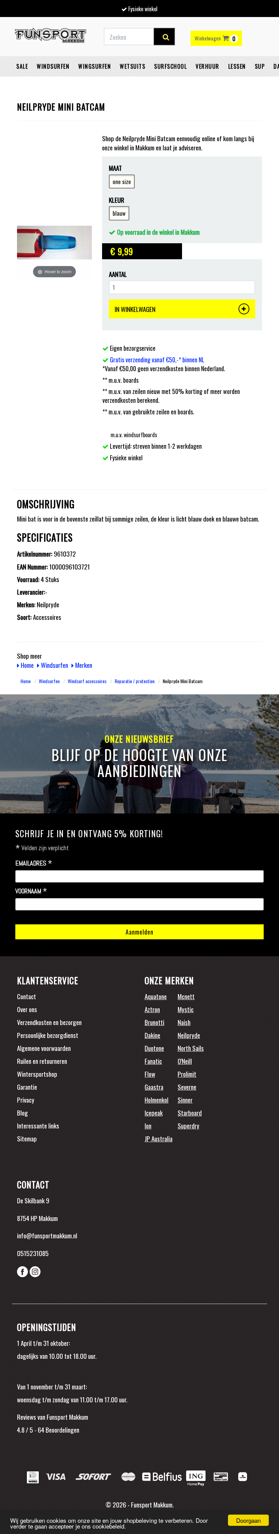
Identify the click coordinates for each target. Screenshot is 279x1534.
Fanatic (153, 1061)
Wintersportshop (37, 1073)
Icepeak (154, 1112)
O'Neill (185, 1061)
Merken (83, 665)
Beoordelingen (61, 1429)
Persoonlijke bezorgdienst (47, 1035)
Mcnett (186, 996)
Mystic (186, 1009)
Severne (187, 1086)
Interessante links (38, 1125)
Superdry (188, 1125)
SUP (260, 66)
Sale (22, 66)
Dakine (152, 1035)
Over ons (27, 1009)
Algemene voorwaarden (44, 1048)
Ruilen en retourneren (42, 1061)
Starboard (190, 1112)
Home (26, 665)
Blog (22, 1112)
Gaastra (154, 1086)
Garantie (27, 1086)
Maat (115, 167)
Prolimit (187, 1073)
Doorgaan (248, 1520)
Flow (150, 1073)
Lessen (237, 66)
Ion (148, 1125)
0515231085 (33, 1253)
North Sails (191, 1048)
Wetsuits (132, 66)
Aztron (152, 1009)
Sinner (185, 1099)
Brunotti (154, 1022)
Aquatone (156, 996)
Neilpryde (189, 1035)
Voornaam (31, 891)
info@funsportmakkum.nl (47, 1235)
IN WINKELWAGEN (135, 309)
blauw (119, 213)
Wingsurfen (94, 66)
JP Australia (159, 1138)
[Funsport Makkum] (50, 36)
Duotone (154, 1048)
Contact (26, 996)
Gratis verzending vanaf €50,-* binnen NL (157, 359)
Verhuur (207, 66)
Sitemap (27, 1138)
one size (122, 181)
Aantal (118, 274)
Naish (184, 1022)
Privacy (25, 1099)
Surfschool (170, 66)
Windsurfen (53, 66)
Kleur (116, 199)
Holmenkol (156, 1099)
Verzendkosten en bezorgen (49, 1022)
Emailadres (33, 863)
